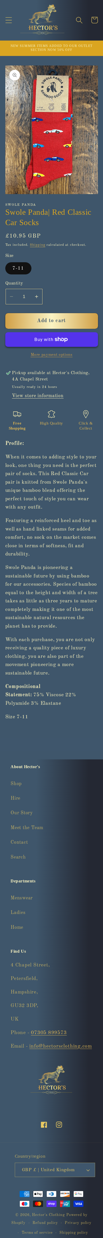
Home (17, 927)
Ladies (18, 912)
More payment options (52, 355)
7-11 (18, 268)
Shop (16, 783)
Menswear (22, 898)
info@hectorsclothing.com (60, 1046)
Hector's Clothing (49, 1215)
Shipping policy (73, 1233)
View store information (37, 395)
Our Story (22, 813)
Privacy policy (78, 1223)
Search (18, 857)
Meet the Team (27, 827)
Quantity (14, 283)
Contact (19, 842)
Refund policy (45, 1223)
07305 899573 (49, 1032)
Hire (15, 798)
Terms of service (37, 1233)
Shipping (37, 245)
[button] (8, 20)
